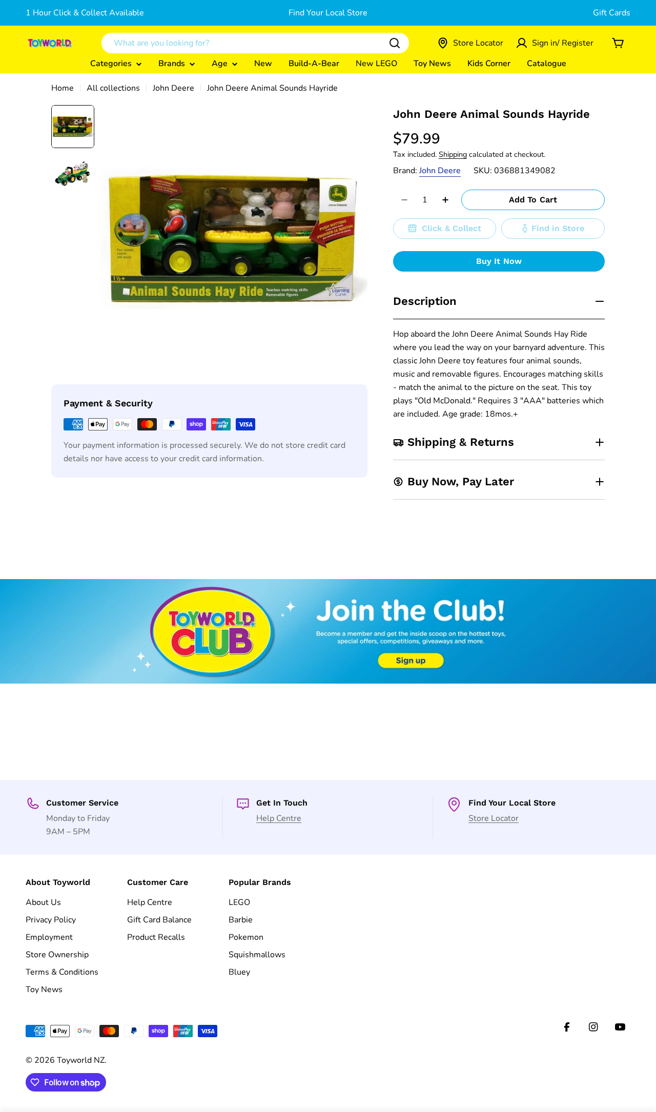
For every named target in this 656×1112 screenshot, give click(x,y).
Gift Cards (611, 12)
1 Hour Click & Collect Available (85, 12)
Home (62, 88)
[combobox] (255, 43)
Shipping (453, 154)
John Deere (173, 88)
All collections (113, 88)
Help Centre (278, 818)
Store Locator (493, 818)
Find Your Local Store (328, 12)
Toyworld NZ (81, 1060)
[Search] (394, 43)
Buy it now (499, 261)
